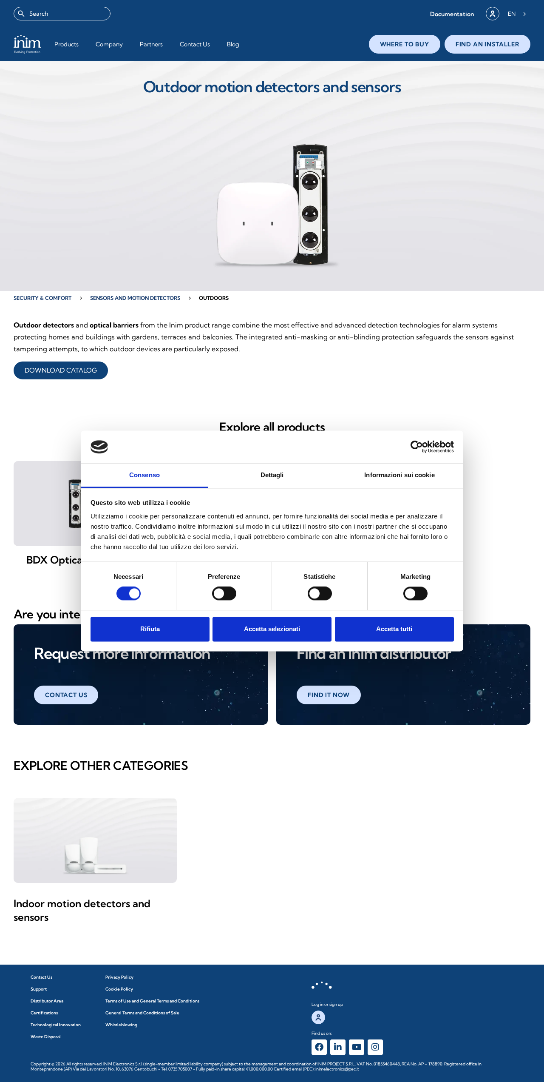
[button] (452, 13)
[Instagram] (375, 1047)
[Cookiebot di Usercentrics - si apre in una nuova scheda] (417, 447)
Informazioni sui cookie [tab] (399, 474)
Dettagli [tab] (272, 474)
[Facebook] (319, 1047)
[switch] (224, 594)
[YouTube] (356, 1047)
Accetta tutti (394, 628)
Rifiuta (150, 628)
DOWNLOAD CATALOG (61, 370)
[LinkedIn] (338, 1047)
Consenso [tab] (144, 474)
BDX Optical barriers (75, 559)
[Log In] (492, 13)
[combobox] (62, 13)
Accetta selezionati (272, 628)
